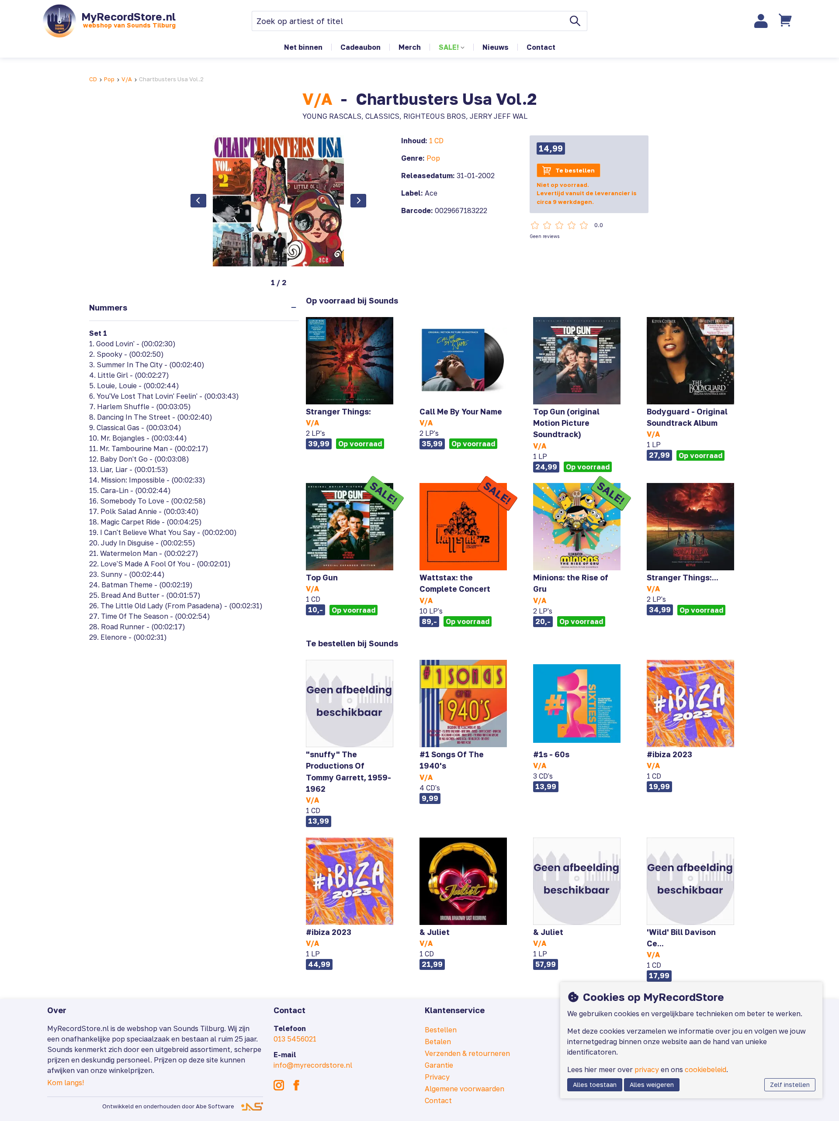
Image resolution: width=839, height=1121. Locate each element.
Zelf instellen (790, 1084)
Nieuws (495, 47)
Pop (109, 79)
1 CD (436, 140)
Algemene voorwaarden (464, 1088)
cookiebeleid (705, 1069)
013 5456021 (295, 1039)
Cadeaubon (360, 47)
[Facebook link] (296, 1085)
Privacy (437, 1077)
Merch (410, 47)
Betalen (438, 1041)
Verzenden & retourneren (467, 1053)
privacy (646, 1069)
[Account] (761, 21)
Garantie (439, 1065)
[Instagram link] (279, 1085)
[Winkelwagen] (786, 21)
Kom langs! (65, 1082)
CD (93, 79)
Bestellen (441, 1029)
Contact (541, 47)
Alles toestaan (595, 1084)
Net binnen (303, 47)
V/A (126, 79)
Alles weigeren (652, 1084)
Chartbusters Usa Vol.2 (171, 79)
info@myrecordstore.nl (313, 1065)
